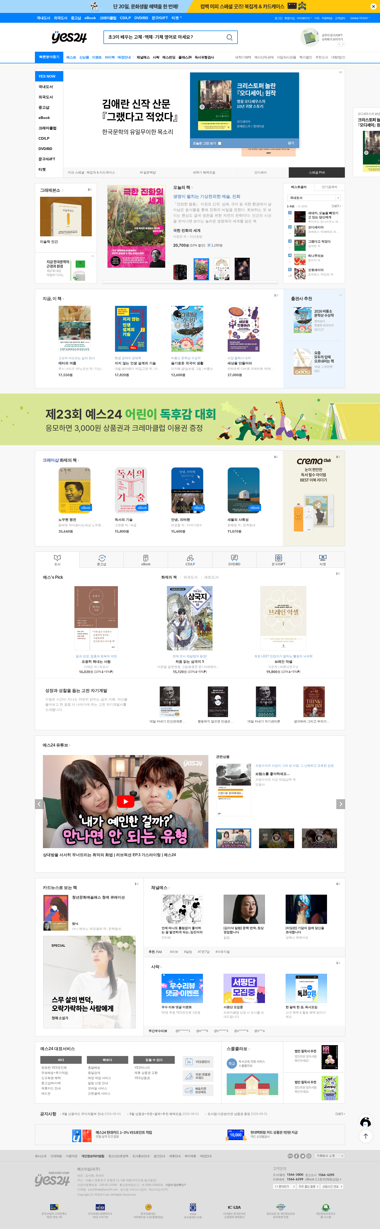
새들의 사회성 (238, 520)
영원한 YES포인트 (54, 1067)
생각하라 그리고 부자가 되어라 (315, 721)
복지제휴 (190, 1156)
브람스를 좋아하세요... (272, 774)
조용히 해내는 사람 (96, 661)
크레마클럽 (48, 128)
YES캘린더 (198, 1062)
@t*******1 (183, 1031)
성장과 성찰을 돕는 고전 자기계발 (76, 690)
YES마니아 (142, 1067)
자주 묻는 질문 (308, 1187)
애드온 (46, 1093)
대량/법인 (338, 57)
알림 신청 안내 (98, 1083)
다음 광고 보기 (343, 44)
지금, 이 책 (52, 298)
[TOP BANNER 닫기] (373, 6)
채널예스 (159, 887)
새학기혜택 (243, 57)
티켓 (42, 169)
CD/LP (44, 138)
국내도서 (46, 87)
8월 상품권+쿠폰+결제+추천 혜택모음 (164, 1114)
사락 (156, 57)
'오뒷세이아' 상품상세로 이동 (314, 274)
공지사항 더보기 (340, 1114)
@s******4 (241, 1031)
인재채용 (56, 1156)
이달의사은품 (286, 57)
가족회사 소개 (329, 1156)
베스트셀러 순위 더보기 (336, 206)
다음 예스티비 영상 (340, 804)
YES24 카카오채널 (290, 1156)
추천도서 (321, 57)
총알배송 (94, 1067)
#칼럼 (188, 952)
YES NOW (47, 76)
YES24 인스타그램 (308, 1156)
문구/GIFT (47, 159)
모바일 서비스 (97, 1088)
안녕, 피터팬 (180, 520)
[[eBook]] (76, 490)
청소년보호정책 (118, 1156)
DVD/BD (45, 149)
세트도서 (211, 577)
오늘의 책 (181, 187)
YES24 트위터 (302, 1156)
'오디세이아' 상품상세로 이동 (314, 231)
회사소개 (40, 1156)
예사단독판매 (264, 57)
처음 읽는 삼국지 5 (190, 661)
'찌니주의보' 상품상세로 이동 (314, 260)
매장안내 (124, 57)
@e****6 (202, 1031)
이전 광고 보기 (339, 44)
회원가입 (289, 18)
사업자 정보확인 (174, 1184)
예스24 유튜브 (55, 745)
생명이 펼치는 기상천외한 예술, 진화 (206, 196)
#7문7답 (204, 952)
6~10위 (302, 206)
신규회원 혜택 (51, 1078)
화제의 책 (60, 460)
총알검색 (94, 1073)
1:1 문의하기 (284, 1187)
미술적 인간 (49, 242)
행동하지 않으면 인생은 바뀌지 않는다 (224, 721)
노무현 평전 (67, 520)
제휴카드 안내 (51, 1088)
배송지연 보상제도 (198, 1090)
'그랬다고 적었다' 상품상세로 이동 (314, 245)
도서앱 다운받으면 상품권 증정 (238, 1114)
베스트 (71, 57)
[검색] (229, 37)
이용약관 (71, 1156)
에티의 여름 (67, 363)
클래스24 (185, 57)
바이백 (110, 57)
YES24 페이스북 (296, 1156)
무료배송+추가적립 (54, 1073)
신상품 (84, 57)
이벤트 (97, 57)
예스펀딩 (168, 57)
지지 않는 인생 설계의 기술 (135, 363)
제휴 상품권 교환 (146, 1073)
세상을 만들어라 (239, 363)
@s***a (259, 1031)
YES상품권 (142, 1078)
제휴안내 (174, 1156)
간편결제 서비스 (99, 1093)
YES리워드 (198, 1076)
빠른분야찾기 (49, 57)
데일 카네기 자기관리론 (264, 721)
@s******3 (221, 1031)
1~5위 (290, 206)
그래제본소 (50, 190)
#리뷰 (174, 952)
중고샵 (44, 107)
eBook (44, 118)
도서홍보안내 (140, 1156)
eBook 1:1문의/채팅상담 (322, 1179)
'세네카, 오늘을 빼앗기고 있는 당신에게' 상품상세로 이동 (314, 217)
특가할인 (305, 57)
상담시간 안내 (332, 1187)
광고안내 (159, 1156)
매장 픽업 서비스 (99, 1078)
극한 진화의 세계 (187, 230)
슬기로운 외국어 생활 (187, 363)
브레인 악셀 (283, 661)
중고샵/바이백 (51, 1083)
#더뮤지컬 (223, 952)
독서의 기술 (124, 520)
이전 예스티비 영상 (39, 804)
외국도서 (46, 97)
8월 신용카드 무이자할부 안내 (91, 1114)
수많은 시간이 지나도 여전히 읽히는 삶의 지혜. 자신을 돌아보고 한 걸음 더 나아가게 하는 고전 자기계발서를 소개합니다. (86, 704)
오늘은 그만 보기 (205, 143)
